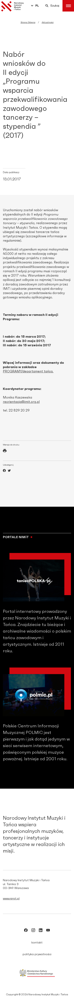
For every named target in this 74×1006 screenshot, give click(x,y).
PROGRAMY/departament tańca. (28, 371)
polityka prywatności (37, 954)
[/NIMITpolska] (26, 931)
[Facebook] (4, 471)
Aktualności (48, 22)
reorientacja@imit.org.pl (21, 401)
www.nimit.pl (11, 898)
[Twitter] (9, 471)
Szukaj (54, 5)
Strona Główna (28, 22)
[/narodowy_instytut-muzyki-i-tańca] (41, 931)
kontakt (37, 942)
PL (37, 5)
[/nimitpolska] (33, 931)
